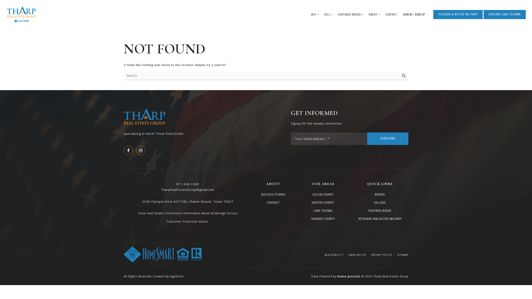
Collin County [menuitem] (323, 194)
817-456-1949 (187, 184)
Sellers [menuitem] (380, 203)
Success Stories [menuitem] (273, 194)
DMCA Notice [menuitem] (357, 255)
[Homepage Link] (21, 14)
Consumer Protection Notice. (188, 221)
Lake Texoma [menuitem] (323, 211)
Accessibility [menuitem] (334, 255)
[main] (266, 59)
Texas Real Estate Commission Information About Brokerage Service (187, 213)
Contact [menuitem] (391, 14)
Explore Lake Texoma (505, 14)
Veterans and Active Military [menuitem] (380, 219)
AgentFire (177, 276)
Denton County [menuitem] (323, 203)
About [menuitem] (373, 14)
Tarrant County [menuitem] (323, 219)
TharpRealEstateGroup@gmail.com (187, 189)
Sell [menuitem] (327, 14)
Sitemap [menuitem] (403, 255)
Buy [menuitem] (314, 14)
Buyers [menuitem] (380, 194)
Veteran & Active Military (458, 14)
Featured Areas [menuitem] (350, 14)
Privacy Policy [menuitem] (381, 255)
